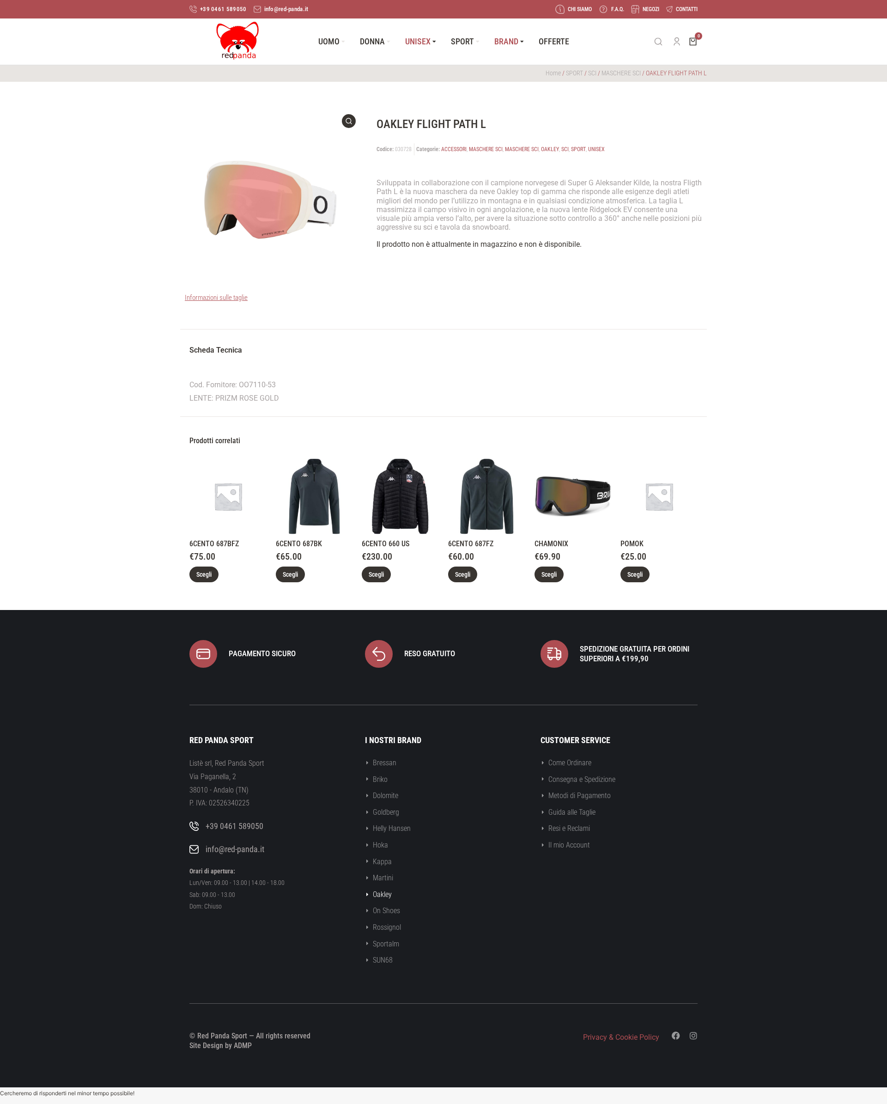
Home (553, 73)
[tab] (215, 351)
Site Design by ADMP (220, 1045)
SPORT (574, 73)
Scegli (204, 574)
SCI (592, 73)
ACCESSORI (454, 149)
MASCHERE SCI (621, 73)
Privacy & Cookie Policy (621, 1037)
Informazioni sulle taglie (216, 297)
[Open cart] (693, 41)
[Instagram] (693, 1035)
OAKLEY (550, 149)
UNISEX (596, 149)
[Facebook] (676, 1035)
